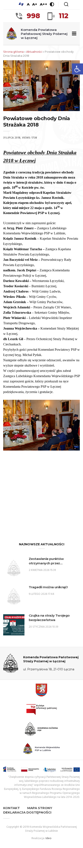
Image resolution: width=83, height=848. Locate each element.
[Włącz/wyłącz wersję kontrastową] (52, 4)
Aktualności (34, 51)
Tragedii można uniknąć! (48, 587)
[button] (77, 68)
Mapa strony (39, 808)
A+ (34, 4)
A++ (43, 4)
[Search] (66, 4)
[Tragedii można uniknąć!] (13, 596)
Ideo (49, 838)
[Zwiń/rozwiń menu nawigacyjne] (73, 33)
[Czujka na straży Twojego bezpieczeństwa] (13, 624)
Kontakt (11, 808)
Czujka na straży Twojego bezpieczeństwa (49, 617)
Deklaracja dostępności (27, 812)
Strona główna (13, 51)
